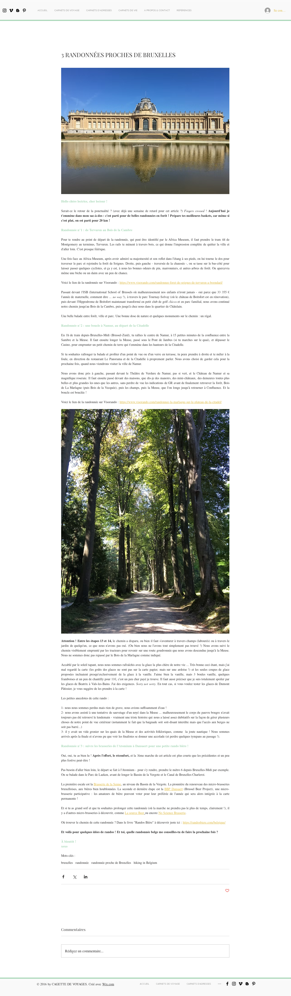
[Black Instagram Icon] (4, 10)
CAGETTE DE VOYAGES (69, 984)
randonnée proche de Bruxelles (111, 863)
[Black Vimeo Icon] (11, 10)
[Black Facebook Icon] (227, 983)
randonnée (82, 863)
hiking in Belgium (145, 863)
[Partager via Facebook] (63, 877)
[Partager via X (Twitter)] (74, 877)
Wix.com (108, 984)
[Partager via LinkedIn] (85, 877)
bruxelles (67, 863)
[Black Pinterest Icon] (24, 10)
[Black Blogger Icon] (17, 10)
